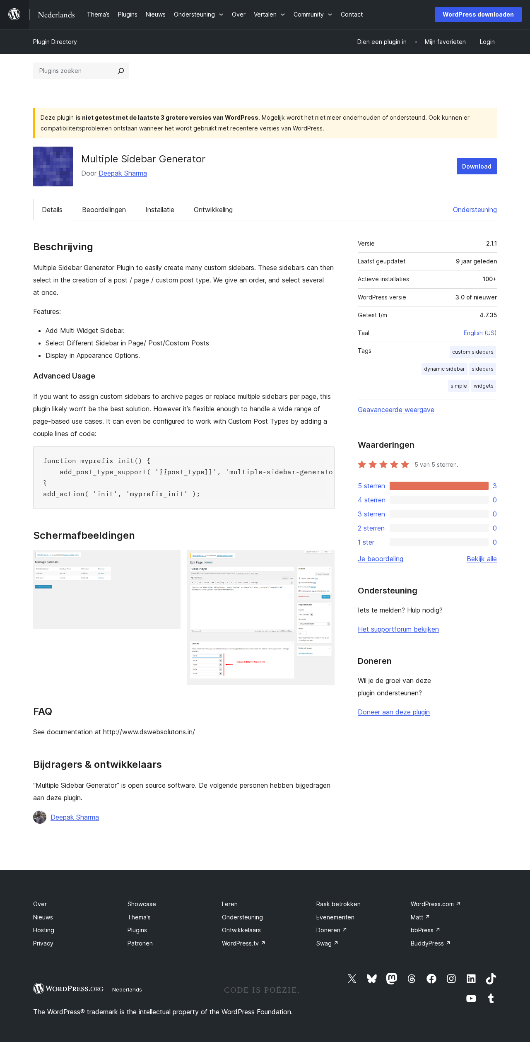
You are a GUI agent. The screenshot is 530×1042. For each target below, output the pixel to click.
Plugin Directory (55, 41)
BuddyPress (431, 943)
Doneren (331, 929)
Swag (327, 943)
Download (476, 166)
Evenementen (335, 917)
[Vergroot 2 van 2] (323, 561)
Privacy (43, 943)
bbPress (426, 929)
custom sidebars (473, 352)
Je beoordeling (380, 559)
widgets (484, 386)
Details (52, 209)
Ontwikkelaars (241, 929)
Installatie (159, 209)
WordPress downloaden (478, 14)
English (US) (480, 332)
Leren (230, 903)
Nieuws (43, 917)
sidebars (483, 369)
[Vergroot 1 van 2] (169, 561)
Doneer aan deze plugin (394, 712)
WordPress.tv (244, 943)
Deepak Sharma (123, 173)
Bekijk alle (482, 559)
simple (458, 386)
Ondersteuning (475, 209)
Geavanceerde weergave (396, 409)
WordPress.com (436, 903)
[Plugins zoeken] (121, 71)
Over (40, 903)
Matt (420, 917)
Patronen (140, 943)
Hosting (43, 929)
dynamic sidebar (444, 369)
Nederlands (127, 989)
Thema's (139, 917)
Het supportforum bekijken (398, 629)
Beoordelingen (104, 209)
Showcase (142, 903)
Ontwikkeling (213, 209)
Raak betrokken (338, 903)
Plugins (137, 929)
